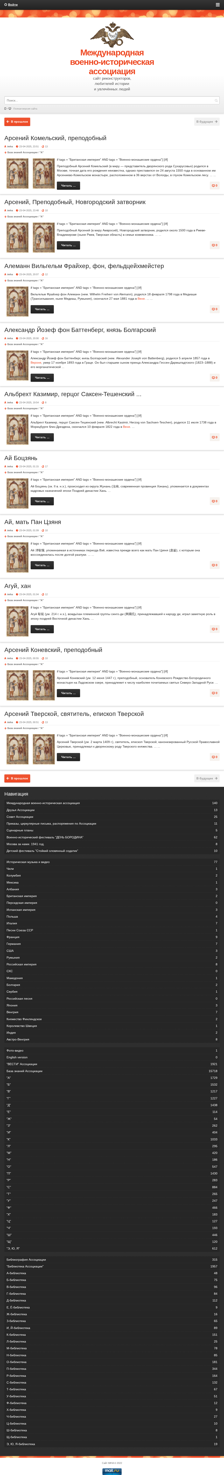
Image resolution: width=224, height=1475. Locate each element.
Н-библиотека (112, 1355)
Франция (112, 937)
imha (10, 146)
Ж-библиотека (112, 1314)
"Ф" (112, 1207)
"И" (112, 1132)
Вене (141, 298)
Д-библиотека (112, 1300)
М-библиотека (112, 1348)
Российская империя (112, 964)
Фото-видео (112, 1050)
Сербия (112, 991)
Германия (112, 944)
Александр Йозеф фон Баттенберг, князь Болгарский (80, 330)
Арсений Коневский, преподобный (53, 649)
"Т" (112, 1194)
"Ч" (112, 1228)
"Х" (112, 1214)
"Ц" (112, 1221)
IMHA (111, 1463)
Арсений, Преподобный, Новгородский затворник (74, 202)
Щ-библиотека (112, 1437)
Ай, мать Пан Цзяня (32, 522)
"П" (112, 1173)
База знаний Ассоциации (22, 152)
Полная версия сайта (25, 108)
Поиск (216, 100)
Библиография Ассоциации (112, 1259)
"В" (112, 1091)
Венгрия (112, 1012)
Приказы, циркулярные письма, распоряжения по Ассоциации (112, 823)
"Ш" (112, 1235)
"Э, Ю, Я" (112, 1248)
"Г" (112, 1098)
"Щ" (112, 1241)
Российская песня (112, 998)
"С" (112, 1187)
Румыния (112, 957)
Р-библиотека (112, 1375)
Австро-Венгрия (112, 1039)
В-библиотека (112, 1287)
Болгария (112, 985)
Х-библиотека (112, 1409)
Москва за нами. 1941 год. (112, 844)
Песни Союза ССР (112, 930)
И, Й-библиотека (112, 1328)
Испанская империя (112, 909)
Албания (112, 889)
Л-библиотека (112, 1341)
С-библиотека (112, 1382)
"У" (112, 1200)
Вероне (36, 362)
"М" (112, 1153)
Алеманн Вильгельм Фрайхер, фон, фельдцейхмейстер (84, 266)
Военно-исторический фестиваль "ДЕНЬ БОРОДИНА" (112, 837)
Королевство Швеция (112, 1026)
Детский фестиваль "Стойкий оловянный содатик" (112, 851)
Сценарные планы (112, 830)
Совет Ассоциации (112, 816)
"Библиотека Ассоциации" (112, 1266)
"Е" (112, 1112)
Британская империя (112, 896)
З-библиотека (112, 1321)
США (112, 950)
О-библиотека (112, 1362)
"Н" (112, 1159)
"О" (112, 1166)
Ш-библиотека (112, 1430)
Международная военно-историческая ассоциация (112, 803)
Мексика (112, 882)
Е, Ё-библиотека (112, 1307)
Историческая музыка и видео (112, 862)
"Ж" (112, 1119)
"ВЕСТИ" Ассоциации (112, 1064)
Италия (112, 923)
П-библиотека (112, 1368)
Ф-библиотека (112, 1403)
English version (112, 1057)
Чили (112, 868)
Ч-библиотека (112, 1416)
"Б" (112, 1084)
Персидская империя (112, 902)
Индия (112, 1032)
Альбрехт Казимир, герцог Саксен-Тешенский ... (73, 394)
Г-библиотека (112, 1293)
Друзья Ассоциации (112, 810)
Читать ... (68, 185)
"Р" (112, 1180)
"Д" (112, 1105)
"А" (42, 152)
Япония (112, 1005)
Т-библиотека (112, 1389)
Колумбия (112, 875)
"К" (112, 1139)
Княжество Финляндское (112, 1019)
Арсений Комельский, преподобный (55, 138)
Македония (112, 978)
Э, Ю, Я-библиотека (112, 1444)
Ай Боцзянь (20, 458)
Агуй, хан (17, 586)
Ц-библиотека (112, 1423)
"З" (112, 1125)
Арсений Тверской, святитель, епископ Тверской (74, 713)
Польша (112, 916)
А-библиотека (112, 1273)
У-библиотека (112, 1396)
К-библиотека (112, 1334)
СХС (112, 971)
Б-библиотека (112, 1280)
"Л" (112, 1146)
